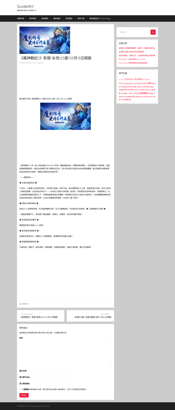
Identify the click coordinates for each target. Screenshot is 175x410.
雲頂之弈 (150, 96)
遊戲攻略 (20, 18)
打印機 (143, 87)
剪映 (137, 83)
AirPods (122, 79)
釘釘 (142, 96)
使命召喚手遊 (129, 83)
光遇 (134, 83)
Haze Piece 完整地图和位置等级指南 (133, 63)
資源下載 (80, 18)
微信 (134, 87)
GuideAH (25, 6)
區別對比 (144, 83)
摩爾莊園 (151, 87)
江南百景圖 (141, 90)
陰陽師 (145, 96)
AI (119, 79)
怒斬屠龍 (139, 87)
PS (144, 79)
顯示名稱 (23, 371)
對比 (131, 87)
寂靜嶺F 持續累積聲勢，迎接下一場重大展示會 (137, 48)
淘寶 (146, 90)
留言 (21, 338)
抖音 (147, 87)
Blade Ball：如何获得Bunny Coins (132, 59)
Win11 (122, 83)
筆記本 (137, 93)
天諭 (121, 87)
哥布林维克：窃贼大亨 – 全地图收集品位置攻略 (137, 56)
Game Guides (134, 79)
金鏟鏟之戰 (138, 96)
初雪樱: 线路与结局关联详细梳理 (131, 52)
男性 (133, 93)
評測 (133, 97)
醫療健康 (56, 18)
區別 (140, 83)
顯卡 (120, 99)
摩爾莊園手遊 (123, 90)
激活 (149, 90)
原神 (149, 83)
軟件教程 (32, 18)
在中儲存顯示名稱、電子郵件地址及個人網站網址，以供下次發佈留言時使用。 (55, 389)
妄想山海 (126, 87)
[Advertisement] (65, 81)
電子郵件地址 (25, 377)
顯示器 (123, 99)
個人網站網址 (24, 384)
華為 (125, 96)
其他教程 (68, 18)
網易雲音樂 (151, 93)
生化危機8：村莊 (126, 93)
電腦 (154, 96)
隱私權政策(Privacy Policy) (100, 18)
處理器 (129, 96)
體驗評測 (128, 99)
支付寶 (130, 90)
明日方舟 (135, 90)
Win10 (148, 79)
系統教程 (44, 18)
